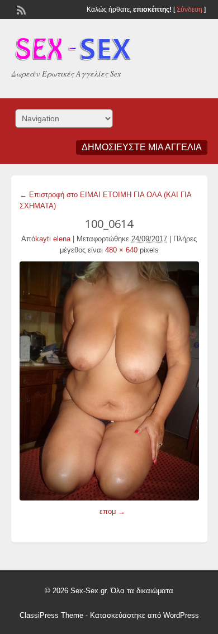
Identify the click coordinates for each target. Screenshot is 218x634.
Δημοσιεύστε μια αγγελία (142, 147)
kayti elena (52, 239)
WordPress (181, 615)
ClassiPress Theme (51, 615)
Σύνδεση (189, 9)
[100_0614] (109, 380)
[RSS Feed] (20, 8)
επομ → (112, 511)
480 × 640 (121, 250)
